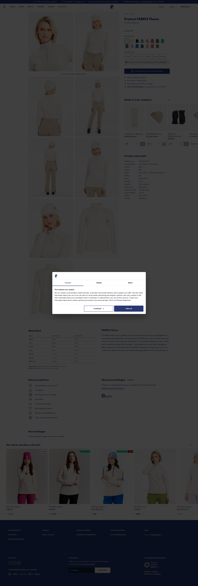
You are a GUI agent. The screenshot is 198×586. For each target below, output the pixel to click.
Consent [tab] (68, 283)
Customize (97, 308)
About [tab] (130, 283)
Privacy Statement (123, 300)
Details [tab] (99, 283)
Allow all (129, 308)
